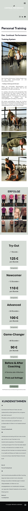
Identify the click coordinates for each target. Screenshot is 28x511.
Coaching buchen (14, 386)
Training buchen (14, 268)
